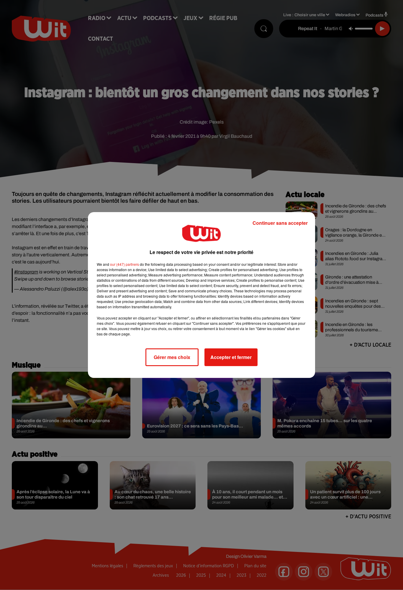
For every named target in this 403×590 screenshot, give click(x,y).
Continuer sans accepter (280, 222)
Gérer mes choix (172, 357)
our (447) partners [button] (124, 264)
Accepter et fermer (231, 357)
